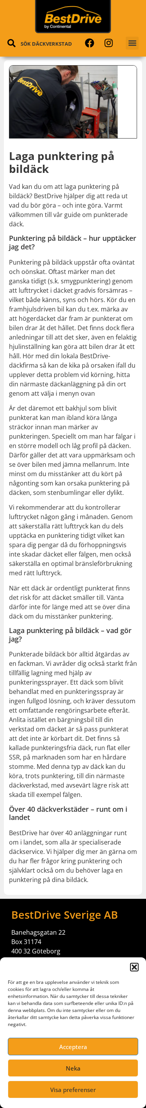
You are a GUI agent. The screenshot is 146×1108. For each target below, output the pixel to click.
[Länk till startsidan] (73, 17)
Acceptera (73, 1047)
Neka (73, 1068)
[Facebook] (89, 43)
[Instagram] (108, 43)
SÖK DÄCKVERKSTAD (46, 43)
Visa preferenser (73, 1090)
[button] (134, 967)
